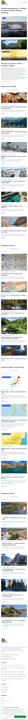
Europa (3, 40)
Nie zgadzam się (8, 716)
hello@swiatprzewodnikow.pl (9, 659)
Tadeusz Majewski (4, 105)
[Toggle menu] (25, 2)
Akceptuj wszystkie (20, 716)
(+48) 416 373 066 (6, 656)
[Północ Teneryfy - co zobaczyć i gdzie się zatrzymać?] (14, 44)
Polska (4, 18)
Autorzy (3, 684)
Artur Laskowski (4, 154)
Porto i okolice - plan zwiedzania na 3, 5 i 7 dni (11, 665)
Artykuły (3, 662)
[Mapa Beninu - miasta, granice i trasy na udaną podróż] (14, 55)
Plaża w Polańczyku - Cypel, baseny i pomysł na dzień (12, 671)
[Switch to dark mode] (22, 2)
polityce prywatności (14, 714)
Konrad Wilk (3, 129)
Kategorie (4, 695)
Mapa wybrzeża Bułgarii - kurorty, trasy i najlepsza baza (13, 674)
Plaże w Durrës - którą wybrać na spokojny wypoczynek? (13, 676)
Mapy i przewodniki (6, 51)
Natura (3, 212)
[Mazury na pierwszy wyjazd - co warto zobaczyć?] (14, 26)
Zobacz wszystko (14, 89)
